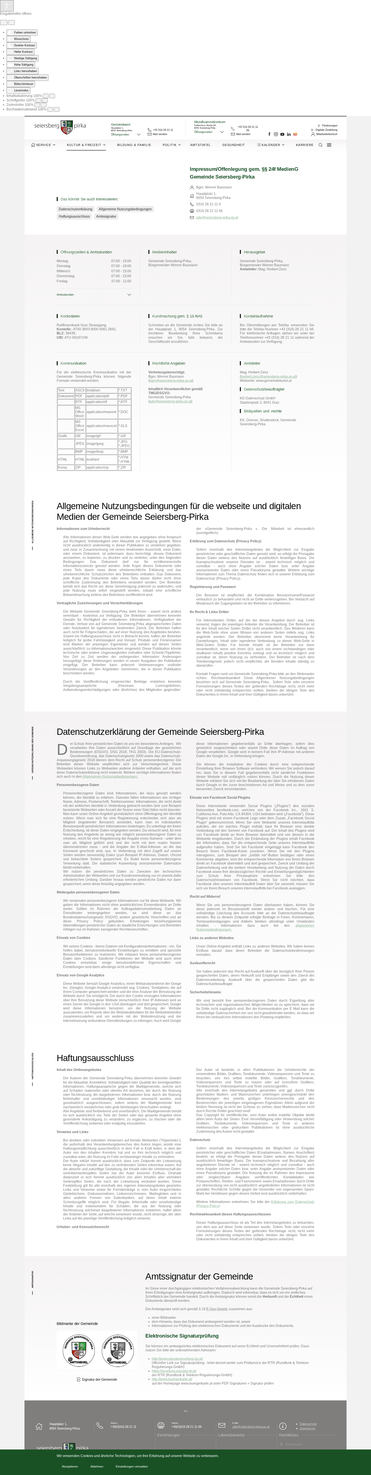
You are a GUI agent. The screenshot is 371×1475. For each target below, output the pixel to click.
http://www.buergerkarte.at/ (172, 1379)
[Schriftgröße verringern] (38, 100)
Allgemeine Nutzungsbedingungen (125, 209)
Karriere (305, 145)
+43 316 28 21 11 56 (248, 128)
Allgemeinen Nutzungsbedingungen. (110, 776)
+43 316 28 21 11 (163, 129)
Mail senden (160, 134)
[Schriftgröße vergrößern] (45, 100)
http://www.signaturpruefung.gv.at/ (177, 1359)
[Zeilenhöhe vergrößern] (43, 105)
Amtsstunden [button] (65, 294)
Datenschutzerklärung (75, 209)
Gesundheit (233, 145)
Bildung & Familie (134, 145)
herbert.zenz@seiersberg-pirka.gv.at (268, 376)
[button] (126, 134)
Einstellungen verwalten (132, 1466)
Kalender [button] (271, 145)
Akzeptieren (70, 1466)
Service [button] (43, 145)
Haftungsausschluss (74, 216)
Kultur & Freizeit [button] (84, 145)
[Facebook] (269, 134)
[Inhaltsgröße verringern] (46, 96)
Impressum (307, 1428)
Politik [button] (170, 145)
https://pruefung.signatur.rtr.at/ (174, 1371)
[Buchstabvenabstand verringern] (50, 109)
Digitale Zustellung (327, 129)
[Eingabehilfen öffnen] (7, 6)
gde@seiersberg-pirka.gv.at (217, 217)
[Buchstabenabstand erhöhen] (56, 109)
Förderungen (330, 125)
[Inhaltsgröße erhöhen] (52, 96)
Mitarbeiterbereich (327, 134)
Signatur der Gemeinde (99, 1379)
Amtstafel (200, 145)
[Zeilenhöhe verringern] (37, 105)
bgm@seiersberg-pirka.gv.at (170, 380)
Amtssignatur (106, 216)
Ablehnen (96, 1466)
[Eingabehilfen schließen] (11, 22)
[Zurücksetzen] (3, 22)
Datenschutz (308, 1424)
